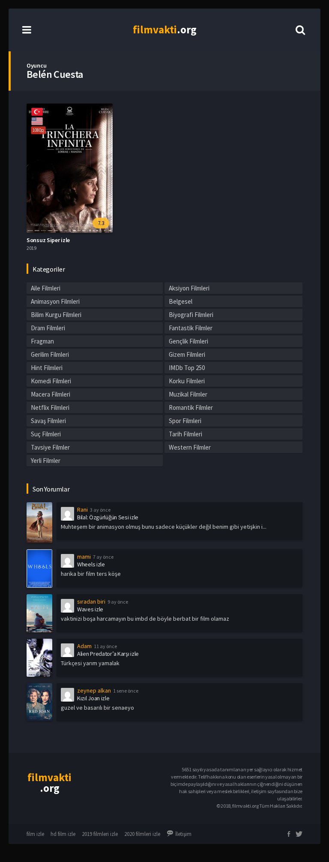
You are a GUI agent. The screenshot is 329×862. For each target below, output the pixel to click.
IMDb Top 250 (187, 368)
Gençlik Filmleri (188, 341)
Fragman (42, 341)
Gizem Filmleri (187, 354)
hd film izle (63, 834)
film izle (35, 834)
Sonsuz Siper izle (48, 240)
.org (165, 29)
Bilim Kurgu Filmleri (56, 315)
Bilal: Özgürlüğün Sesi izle (107, 517)
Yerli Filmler (45, 460)
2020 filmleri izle (142, 834)
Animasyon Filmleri (55, 301)
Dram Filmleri (48, 328)
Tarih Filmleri (185, 434)
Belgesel (180, 301)
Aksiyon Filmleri (189, 288)
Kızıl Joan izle (93, 698)
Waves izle (90, 609)
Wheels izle (91, 564)
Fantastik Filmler (190, 328)
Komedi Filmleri (51, 381)
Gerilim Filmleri (50, 354)
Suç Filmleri (46, 434)
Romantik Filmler (191, 407)
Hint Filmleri (47, 368)
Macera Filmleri (50, 394)
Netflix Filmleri (50, 407)
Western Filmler (190, 447)
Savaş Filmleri (48, 421)
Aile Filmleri (45, 288)
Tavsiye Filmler (50, 447)
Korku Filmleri (187, 381)
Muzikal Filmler (188, 394)
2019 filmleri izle (100, 834)
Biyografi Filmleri (191, 315)
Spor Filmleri (185, 421)
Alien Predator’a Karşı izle (108, 654)
